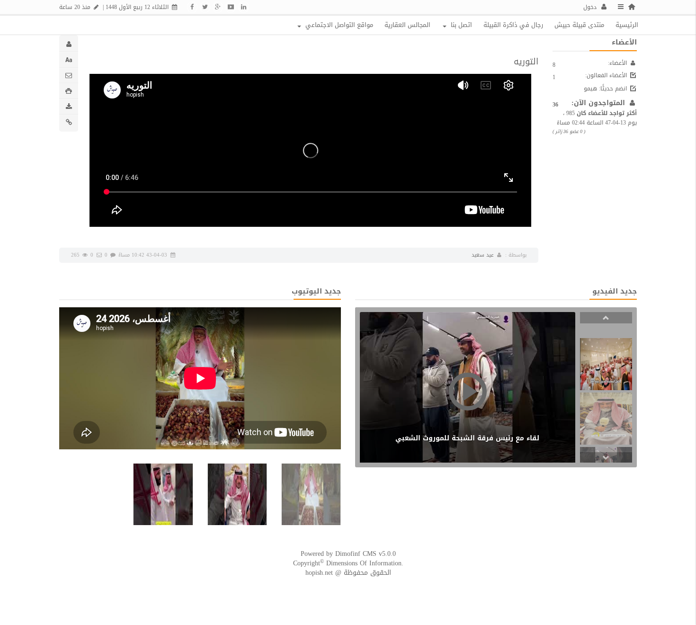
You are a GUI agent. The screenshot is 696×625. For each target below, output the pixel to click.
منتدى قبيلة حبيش (579, 25)
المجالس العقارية (407, 25)
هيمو (590, 88)
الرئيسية (627, 25)
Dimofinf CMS (355, 553)
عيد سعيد (483, 255)
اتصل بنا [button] (460, 25)
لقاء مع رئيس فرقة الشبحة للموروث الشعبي (467, 438)
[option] (606, 364)
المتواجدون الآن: (599, 103)
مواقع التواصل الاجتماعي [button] (338, 25)
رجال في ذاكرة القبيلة (513, 25)
